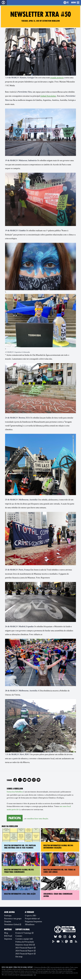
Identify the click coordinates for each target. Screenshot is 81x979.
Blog (6, 932)
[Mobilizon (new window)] (69, 936)
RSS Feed (8, 935)
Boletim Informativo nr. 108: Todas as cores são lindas (59, 871)
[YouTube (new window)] (58, 941)
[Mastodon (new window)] (66, 941)
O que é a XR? (30, 915)
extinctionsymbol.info (26, 975)
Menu (73, 2)
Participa (14, 818)
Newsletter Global (11, 924)
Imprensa (8, 938)
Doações (7, 921)
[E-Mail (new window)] (29, 780)
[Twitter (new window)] (20, 780)
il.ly (35, 975)
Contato (18, 935)
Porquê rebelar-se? (32, 918)
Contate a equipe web (24, 938)
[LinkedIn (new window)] (71, 941)
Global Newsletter (48, 96)
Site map (18, 956)
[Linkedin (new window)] (38, 780)
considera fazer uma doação (37, 819)
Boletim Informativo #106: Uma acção (20, 894)
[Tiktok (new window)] (74, 936)
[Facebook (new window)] (15, 780)
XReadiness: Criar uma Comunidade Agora (57, 895)
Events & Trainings (23, 932)
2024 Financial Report (24, 950)
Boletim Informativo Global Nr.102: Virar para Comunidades (19, 871)
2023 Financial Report (24, 947)
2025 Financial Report (24, 953)
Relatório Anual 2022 (24, 944)
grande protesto (57, 78)
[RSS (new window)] (76, 941)
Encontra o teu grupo (13, 918)
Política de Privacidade (24, 941)
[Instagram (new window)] (34, 780)
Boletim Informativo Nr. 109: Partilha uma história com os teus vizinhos (20, 846)
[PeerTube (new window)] (53, 941)
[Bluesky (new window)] (24, 780)
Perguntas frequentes (33, 921)
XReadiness (29, 924)
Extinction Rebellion (15, 792)
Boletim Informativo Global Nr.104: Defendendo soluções (58, 846)
